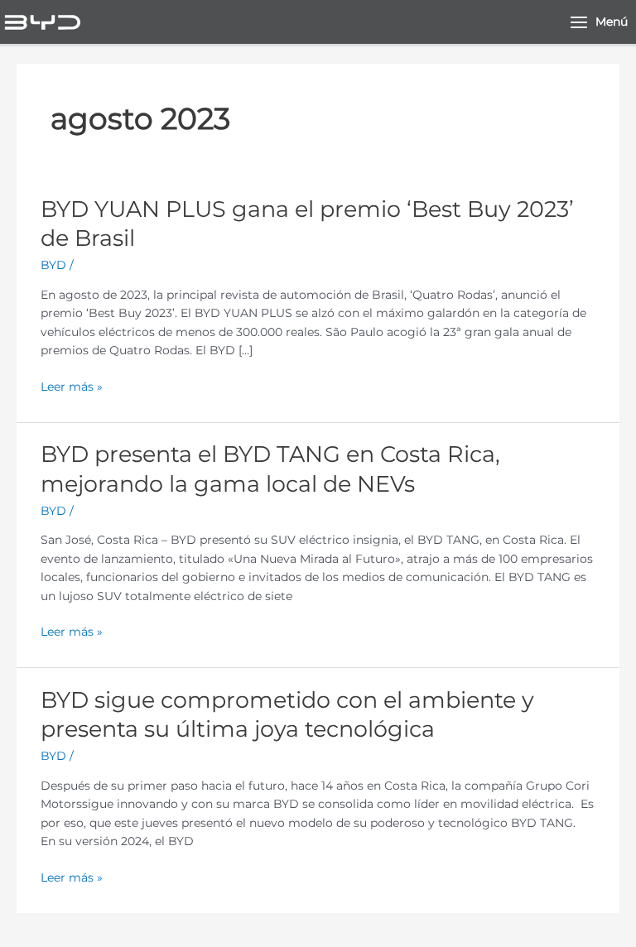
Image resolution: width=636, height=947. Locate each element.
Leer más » (72, 387)
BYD (53, 265)
